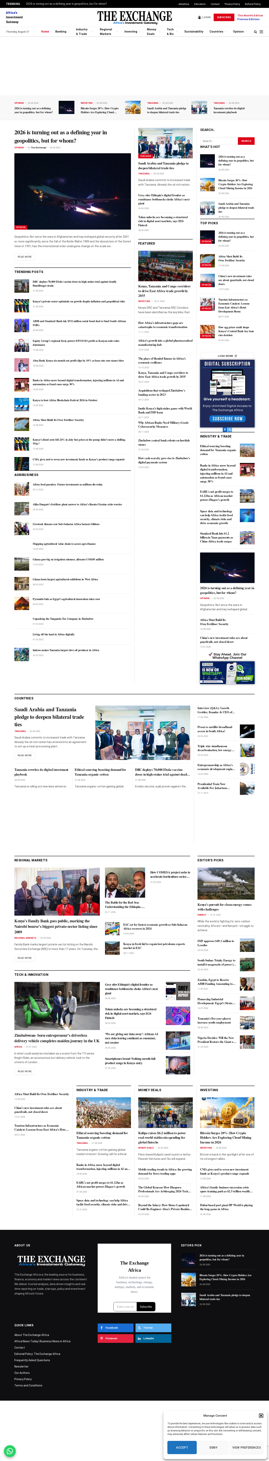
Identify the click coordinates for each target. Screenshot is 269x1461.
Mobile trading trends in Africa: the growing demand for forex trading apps (165, 1171)
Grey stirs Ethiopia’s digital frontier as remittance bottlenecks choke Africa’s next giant (163, 199)
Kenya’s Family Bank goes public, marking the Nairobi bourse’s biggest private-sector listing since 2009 (55, 926)
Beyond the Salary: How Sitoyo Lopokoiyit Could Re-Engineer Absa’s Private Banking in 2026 (164, 1207)
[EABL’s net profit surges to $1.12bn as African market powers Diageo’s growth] (247, 496)
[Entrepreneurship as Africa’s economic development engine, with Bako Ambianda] (247, 769)
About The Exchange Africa (31, 1335)
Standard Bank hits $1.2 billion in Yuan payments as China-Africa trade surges (216, 537)
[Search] (255, 31)
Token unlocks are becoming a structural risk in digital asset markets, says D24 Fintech (162, 221)
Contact (215, 4)
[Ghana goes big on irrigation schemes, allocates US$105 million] (21, 563)
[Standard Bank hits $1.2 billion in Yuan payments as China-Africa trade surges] (247, 537)
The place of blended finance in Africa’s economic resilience (162, 360)
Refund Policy (253, 4)
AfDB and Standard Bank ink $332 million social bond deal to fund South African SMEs (79, 323)
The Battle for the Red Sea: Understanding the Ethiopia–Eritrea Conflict (123, 904)
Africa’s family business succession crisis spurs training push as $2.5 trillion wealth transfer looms (225, 1189)
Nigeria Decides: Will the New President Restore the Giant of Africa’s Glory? (216, 1040)
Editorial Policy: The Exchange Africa (37, 1353)
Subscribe (224, 17)
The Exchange (38, 147)
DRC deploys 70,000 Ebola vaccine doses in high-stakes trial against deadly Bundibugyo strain (75, 284)
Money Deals (151, 32)
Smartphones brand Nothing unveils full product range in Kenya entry (130, 1060)
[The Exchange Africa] (134, 17)
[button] (261, 1416)
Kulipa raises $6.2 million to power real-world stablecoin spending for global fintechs (162, 1138)
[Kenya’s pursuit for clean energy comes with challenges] (226, 883)
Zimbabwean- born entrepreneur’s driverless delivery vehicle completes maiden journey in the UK (57, 1038)
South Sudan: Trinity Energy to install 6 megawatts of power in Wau (216, 962)
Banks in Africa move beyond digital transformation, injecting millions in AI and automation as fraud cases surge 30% (78, 382)
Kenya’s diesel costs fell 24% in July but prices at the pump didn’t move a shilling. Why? (79, 442)
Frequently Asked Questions (32, 1360)
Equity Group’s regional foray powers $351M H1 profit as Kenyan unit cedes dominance (76, 343)
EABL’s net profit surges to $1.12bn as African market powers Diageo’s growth (216, 496)
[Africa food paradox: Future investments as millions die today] (21, 488)
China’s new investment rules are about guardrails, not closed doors (236, 280)
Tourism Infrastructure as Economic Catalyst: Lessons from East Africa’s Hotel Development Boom (234, 305)
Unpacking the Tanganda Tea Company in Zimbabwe (63, 619)
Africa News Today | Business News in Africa (42, 1341)
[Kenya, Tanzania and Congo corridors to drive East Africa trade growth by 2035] (165, 266)
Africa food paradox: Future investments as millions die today (68, 484)
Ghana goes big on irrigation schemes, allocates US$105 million (68, 559)
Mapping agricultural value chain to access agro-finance (64, 544)
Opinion (238, 31)
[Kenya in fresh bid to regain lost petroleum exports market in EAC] (112, 948)
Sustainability (193, 31)
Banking (60, 31)
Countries (216, 31)
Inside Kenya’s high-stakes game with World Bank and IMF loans (165, 410)
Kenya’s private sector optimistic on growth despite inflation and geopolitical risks (79, 301)
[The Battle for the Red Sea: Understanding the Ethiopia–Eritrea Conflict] (125, 882)
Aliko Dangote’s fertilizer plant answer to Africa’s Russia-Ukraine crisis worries (77, 504)
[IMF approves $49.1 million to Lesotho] (247, 945)
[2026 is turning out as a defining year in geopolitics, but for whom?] (66, 107)
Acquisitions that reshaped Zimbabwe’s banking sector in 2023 (161, 392)
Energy (202, 914)
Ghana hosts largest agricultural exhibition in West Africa (65, 579)
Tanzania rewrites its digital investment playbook (229, 110)
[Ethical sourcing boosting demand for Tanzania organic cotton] (247, 450)
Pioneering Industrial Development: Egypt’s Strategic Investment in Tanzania (217, 1001)
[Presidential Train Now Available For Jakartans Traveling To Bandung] (247, 788)
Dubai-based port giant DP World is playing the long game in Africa (226, 1207)
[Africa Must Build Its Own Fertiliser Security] (21, 424)
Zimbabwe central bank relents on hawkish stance (164, 442)
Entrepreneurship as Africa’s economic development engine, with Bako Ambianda (216, 767)
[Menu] (261, 31)
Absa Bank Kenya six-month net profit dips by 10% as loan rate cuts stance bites (78, 361)
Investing (130, 31)
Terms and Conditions (28, 1385)
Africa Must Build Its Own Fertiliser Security (58, 420)
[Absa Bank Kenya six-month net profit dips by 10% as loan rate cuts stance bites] (21, 365)
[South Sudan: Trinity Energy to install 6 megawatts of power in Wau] (247, 964)
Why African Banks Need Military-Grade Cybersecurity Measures (163, 425)
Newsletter (21, 1366)
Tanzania (152, 103)
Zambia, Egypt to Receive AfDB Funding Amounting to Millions (215, 982)
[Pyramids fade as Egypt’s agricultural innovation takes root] (21, 603)
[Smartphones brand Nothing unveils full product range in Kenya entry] (178, 1065)
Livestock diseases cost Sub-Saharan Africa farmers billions (66, 524)
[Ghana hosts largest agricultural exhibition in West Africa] (21, 583)
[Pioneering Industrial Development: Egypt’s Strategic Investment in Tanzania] (247, 1003)
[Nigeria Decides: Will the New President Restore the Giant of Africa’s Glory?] (247, 1042)
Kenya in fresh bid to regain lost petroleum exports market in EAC (154, 946)
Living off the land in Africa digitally (53, 634)
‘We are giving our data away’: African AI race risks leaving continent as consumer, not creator (131, 1038)
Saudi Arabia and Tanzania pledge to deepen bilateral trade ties (166, 110)
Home (45, 31)
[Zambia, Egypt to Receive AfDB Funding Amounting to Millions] (247, 984)
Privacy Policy (232, 4)
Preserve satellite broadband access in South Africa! (215, 729)
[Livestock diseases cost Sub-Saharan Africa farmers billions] (21, 528)
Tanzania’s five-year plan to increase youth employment (214, 1020)
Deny (213, 1447)
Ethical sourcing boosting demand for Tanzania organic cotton (218, 450)
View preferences (246, 1447)
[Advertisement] (134, 66)
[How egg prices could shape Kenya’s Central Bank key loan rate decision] (207, 331)
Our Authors (22, 1372)
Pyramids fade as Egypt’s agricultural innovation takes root (66, 599)
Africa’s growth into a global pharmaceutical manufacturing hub (165, 342)
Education (200, 4)
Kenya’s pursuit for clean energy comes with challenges (224, 907)
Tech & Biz (170, 32)
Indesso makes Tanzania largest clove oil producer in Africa (66, 650)
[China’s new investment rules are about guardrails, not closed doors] (207, 280)
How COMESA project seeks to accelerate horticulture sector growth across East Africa (170, 874)
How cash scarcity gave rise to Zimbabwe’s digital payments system (164, 460)
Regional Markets (106, 32)
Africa (18, 1047)
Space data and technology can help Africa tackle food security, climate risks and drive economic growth (216, 517)
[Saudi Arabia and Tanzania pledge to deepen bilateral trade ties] (199, 107)
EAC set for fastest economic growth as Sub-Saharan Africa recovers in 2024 (155, 927)
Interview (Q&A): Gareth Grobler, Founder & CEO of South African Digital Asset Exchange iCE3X (215, 710)
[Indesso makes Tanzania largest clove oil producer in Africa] (21, 654)
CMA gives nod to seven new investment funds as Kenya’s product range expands (78, 459)
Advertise (183, 4)
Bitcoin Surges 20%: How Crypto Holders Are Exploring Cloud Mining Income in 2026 (100, 110)
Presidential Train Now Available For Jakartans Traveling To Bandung (212, 786)
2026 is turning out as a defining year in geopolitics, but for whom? (66, 3)
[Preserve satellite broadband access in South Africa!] (247, 731)
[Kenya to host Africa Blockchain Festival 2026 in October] (21, 404)
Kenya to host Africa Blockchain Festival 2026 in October (65, 400)
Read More (25, 256)
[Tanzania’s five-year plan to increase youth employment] (247, 1022)
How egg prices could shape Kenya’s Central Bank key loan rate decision (236, 331)
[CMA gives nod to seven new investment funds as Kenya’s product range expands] (21, 463)
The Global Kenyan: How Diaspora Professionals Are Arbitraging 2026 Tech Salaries (163, 1189)
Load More (225, 355)
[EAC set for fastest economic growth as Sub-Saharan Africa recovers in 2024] (112, 929)
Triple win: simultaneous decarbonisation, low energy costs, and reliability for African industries (217, 748)
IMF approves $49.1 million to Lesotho (216, 943)
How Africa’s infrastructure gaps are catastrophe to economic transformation (162, 325)
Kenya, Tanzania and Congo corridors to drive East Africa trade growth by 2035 (164, 291)
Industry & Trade (81, 32)
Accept (182, 1447)
